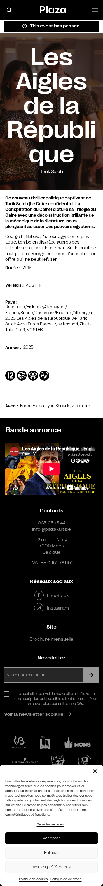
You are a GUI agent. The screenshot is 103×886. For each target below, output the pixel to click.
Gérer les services (50, 824)
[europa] (25, 761)
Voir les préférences (52, 867)
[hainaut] (45, 742)
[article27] (58, 761)
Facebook (58, 595)
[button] (95, 771)
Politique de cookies (33, 879)
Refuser (51, 852)
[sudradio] (84, 761)
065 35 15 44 (51, 522)
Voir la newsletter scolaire (33, 714)
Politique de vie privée (66, 879)
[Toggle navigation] (95, 10)
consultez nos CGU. (68, 704)
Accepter (51, 838)
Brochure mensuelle (51, 639)
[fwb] (19, 742)
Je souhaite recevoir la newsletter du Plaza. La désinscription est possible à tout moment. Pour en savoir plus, (55, 699)
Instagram (58, 608)
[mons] (77, 743)
